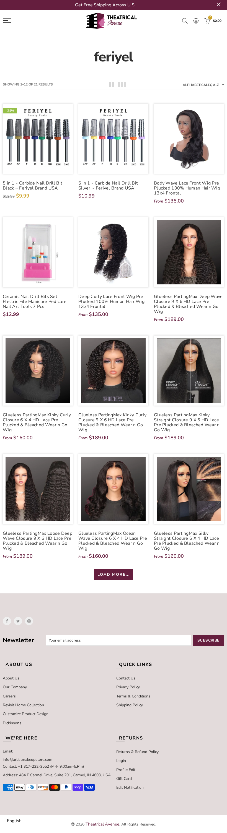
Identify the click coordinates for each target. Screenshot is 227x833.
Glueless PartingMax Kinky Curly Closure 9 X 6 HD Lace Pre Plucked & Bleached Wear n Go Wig (112, 422)
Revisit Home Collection (23, 705)
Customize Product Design (25, 714)
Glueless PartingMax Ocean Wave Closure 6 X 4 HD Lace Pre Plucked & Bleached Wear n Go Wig (112, 541)
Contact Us (125, 678)
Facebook (7, 621)
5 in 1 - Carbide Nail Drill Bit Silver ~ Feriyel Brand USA (108, 186)
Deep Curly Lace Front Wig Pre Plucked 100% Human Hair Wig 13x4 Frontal (111, 301)
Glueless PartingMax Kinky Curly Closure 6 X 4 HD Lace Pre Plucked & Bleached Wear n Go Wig (37, 422)
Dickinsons (12, 723)
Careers (9, 696)
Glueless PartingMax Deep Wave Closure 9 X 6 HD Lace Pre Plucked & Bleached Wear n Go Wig (188, 304)
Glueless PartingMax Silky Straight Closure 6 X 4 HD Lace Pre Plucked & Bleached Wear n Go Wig (187, 541)
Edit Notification (130, 787)
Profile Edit (125, 769)
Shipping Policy (129, 705)
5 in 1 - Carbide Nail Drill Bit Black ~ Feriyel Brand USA (32, 186)
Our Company (15, 687)
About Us (11, 678)
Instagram (29, 621)
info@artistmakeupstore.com (27, 759)
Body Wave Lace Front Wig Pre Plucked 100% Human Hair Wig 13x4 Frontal (187, 188)
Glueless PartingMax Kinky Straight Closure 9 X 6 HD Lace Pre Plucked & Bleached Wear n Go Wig (187, 422)
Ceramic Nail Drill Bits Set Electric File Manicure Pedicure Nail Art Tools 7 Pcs (34, 301)
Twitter (18, 621)
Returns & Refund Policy (137, 751)
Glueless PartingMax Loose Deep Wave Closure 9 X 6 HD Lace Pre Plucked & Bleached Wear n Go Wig (37, 541)
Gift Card (124, 778)
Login (121, 760)
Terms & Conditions (133, 696)
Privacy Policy (128, 687)
